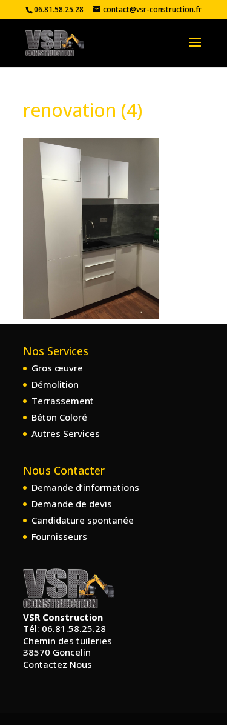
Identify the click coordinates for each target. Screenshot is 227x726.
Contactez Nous (57, 664)
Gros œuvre (57, 368)
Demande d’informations (85, 487)
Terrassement (62, 401)
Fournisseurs (59, 536)
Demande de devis (71, 504)
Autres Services (65, 433)
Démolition (55, 384)
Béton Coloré (59, 417)
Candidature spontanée (82, 520)
